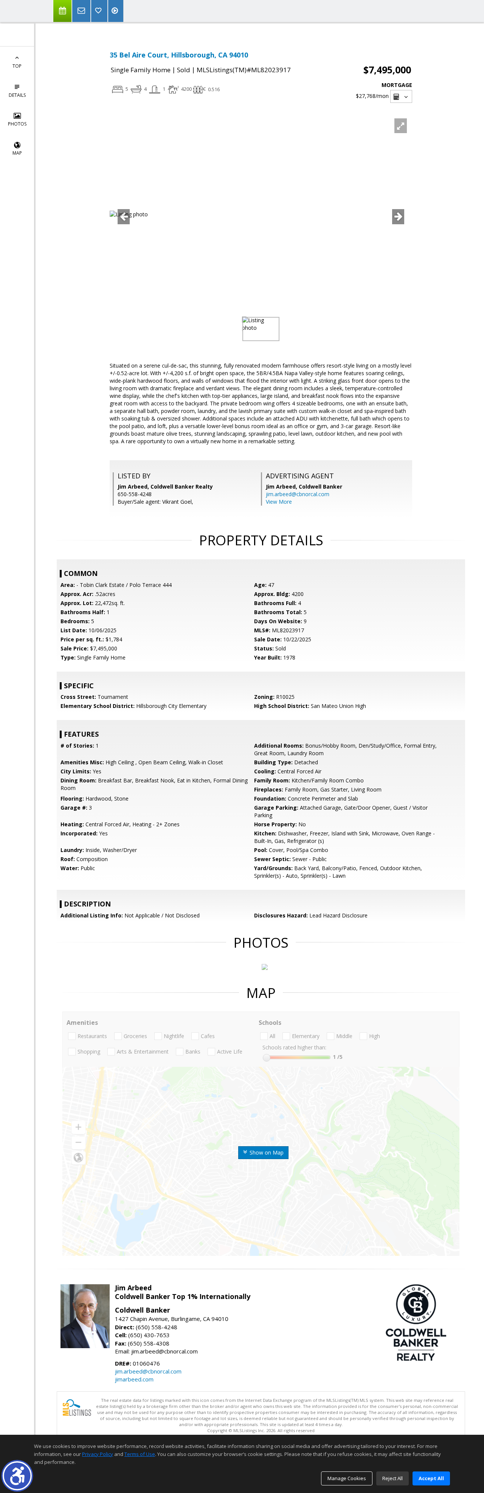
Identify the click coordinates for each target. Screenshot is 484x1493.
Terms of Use (139, 1454)
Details (17, 95)
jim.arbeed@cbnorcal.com (297, 494)
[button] (17, 1475)
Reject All (392, 1478)
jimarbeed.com (134, 1379)
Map (17, 153)
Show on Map (266, 1152)
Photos (17, 124)
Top (17, 66)
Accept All (431, 1478)
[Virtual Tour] (116, 11)
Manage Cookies (346, 1478)
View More (279, 501)
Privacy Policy (97, 1454)
